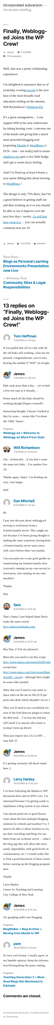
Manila (21, 145)
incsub (31, 90)
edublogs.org (11, 157)
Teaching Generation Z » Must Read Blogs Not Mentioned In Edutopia (23, 981)
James (10, 52)
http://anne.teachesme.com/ (19, 626)
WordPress (37, 145)
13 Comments (14, 56)
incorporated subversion (22, 5)
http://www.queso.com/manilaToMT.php (27, 662)
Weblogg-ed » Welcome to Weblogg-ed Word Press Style (23, 435)
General (41, 243)
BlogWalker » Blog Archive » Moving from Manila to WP (22, 931)
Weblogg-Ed (35, 107)
